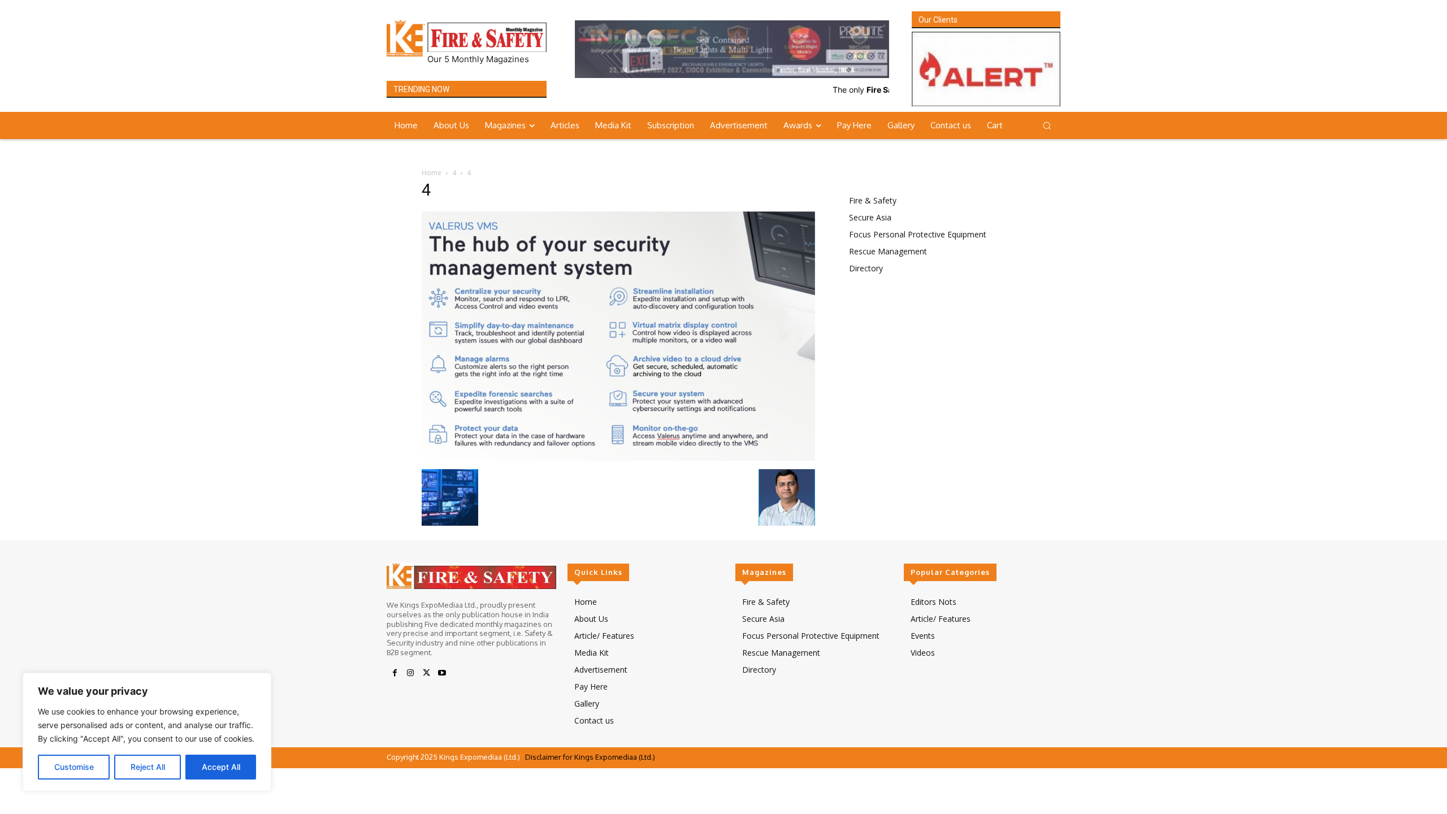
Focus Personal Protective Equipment (917, 234)
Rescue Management (888, 251)
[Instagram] (410, 674)
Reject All (148, 767)
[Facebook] (394, 674)
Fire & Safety (872, 200)
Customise (74, 767)
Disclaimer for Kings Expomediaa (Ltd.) (590, 757)
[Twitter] (426, 674)
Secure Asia (870, 217)
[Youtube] (442, 674)
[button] (1046, 125)
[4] (618, 458)
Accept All (221, 767)
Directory (866, 268)
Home (431, 172)
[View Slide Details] (732, 49)
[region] (147, 732)
